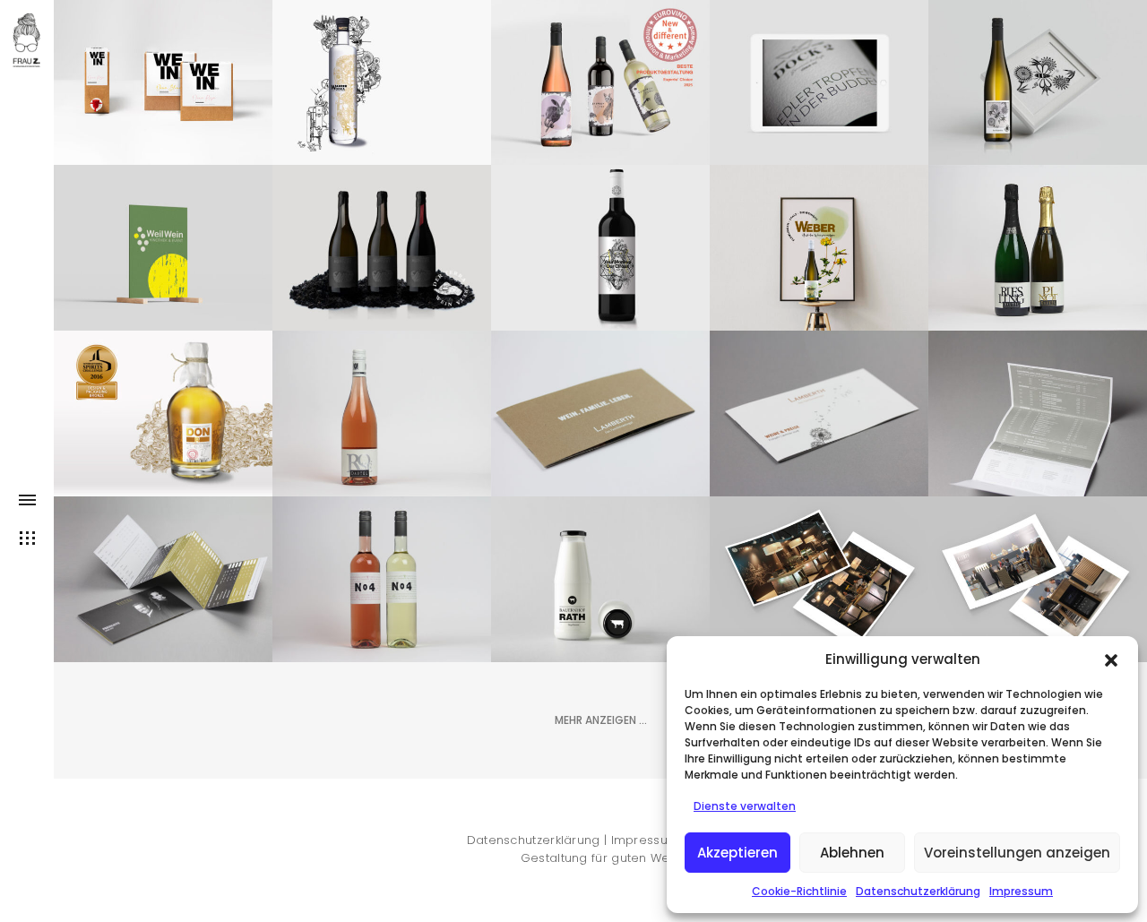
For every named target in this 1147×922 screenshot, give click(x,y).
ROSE (381, 401)
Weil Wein (163, 235)
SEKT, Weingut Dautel (1037, 235)
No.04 (382, 567)
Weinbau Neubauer (601, 59)
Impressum (1021, 891)
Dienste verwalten (745, 806)
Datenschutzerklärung (918, 891)
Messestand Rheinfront (819, 567)
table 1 (601, 235)
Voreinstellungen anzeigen (1017, 852)
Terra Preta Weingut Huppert (382, 206)
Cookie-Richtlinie (799, 891)
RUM (163, 389)
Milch (600, 555)
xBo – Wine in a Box (163, 70)
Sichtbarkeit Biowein (819, 224)
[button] (1111, 659)
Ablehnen (852, 852)
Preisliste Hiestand (1038, 401)
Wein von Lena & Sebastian (1037, 41)
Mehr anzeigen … (601, 720)
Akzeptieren (737, 852)
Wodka (382, 59)
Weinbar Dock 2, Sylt (819, 59)
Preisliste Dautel (163, 567)
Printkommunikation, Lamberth (608, 390)
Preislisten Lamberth (819, 401)
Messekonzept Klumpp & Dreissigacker (1037, 567)
